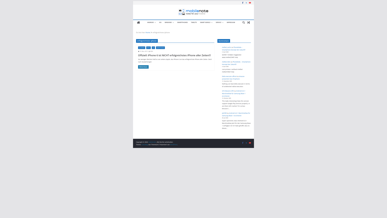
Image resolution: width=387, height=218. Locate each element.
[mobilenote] (138, 22)
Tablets (194, 22)
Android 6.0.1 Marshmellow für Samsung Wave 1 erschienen (234, 93)
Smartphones (182, 22)
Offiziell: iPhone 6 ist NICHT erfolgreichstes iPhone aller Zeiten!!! (174, 55)
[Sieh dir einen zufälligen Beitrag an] (248, 22)
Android (150, 22)
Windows (168, 22)
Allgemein (141, 47)
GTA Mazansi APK (228, 91)
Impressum (231, 22)
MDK (151, 51)
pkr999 (224, 113)
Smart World (205, 22)
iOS (160, 22)
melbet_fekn (226, 62)
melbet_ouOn (226, 47)
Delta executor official (229, 76)
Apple (148, 47)
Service (218, 22)
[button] (155, 22)
